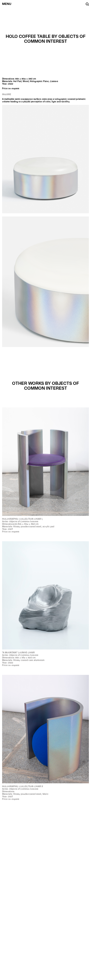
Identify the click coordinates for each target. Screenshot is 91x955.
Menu (6, 3)
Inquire (6, 94)
